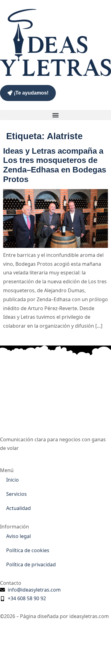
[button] (55, 115)
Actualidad (18, 508)
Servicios (16, 494)
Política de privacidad (31, 564)
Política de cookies (27, 550)
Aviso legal (18, 536)
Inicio (12, 479)
